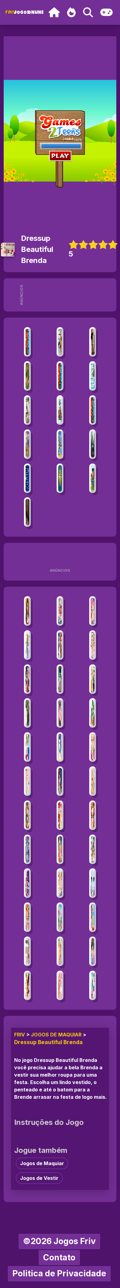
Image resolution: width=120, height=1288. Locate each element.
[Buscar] (88, 12)
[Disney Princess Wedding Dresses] (27, 985)
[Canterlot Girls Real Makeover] (27, 883)
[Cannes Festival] (27, 951)
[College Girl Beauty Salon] (92, 781)
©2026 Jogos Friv (59, 1241)
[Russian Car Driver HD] (92, 444)
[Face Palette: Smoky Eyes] (60, 747)
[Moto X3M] (60, 444)
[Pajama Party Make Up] (60, 985)
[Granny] (27, 512)
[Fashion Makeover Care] (92, 815)
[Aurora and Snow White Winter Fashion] (27, 679)
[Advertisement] (70, 295)
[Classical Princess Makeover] (92, 713)
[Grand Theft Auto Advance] (60, 342)
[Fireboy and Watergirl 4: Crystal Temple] (60, 376)
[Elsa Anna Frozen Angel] (92, 883)
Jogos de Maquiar (56, 1035)
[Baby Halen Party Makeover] (92, 951)
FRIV (19, 1035)
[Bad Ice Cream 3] (27, 410)
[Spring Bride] (27, 917)
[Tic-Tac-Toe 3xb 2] (27, 478)
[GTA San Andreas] (92, 342)
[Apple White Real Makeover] (27, 815)
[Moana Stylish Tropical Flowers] (27, 713)
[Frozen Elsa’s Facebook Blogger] (27, 781)
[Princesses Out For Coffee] (92, 645)
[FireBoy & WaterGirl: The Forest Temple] (27, 342)
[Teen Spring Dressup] (92, 985)
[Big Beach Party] (92, 849)
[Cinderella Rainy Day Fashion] (60, 849)
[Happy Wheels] (27, 444)
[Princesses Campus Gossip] (60, 611)
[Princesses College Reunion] (60, 645)
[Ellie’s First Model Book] (92, 747)
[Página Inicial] (54, 12)
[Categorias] (106, 12)
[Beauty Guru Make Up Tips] (60, 713)
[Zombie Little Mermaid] (60, 951)
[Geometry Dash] (60, 478)
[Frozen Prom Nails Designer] (92, 917)
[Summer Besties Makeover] (60, 883)
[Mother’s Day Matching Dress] (60, 917)
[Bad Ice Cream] (92, 376)
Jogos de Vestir (39, 1178)
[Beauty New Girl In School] (27, 645)
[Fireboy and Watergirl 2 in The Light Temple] (92, 410)
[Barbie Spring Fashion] (60, 815)
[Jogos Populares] (71, 12)
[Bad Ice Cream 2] (60, 410)
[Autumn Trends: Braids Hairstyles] (92, 679)
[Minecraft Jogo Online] (27, 376)
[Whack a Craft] (92, 478)
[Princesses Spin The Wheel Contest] (92, 611)
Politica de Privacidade (59, 1273)
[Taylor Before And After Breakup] (27, 747)
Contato (59, 1257)
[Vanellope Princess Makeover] (60, 679)
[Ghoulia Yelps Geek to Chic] (27, 849)
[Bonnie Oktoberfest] (27, 611)
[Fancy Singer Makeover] (60, 781)
